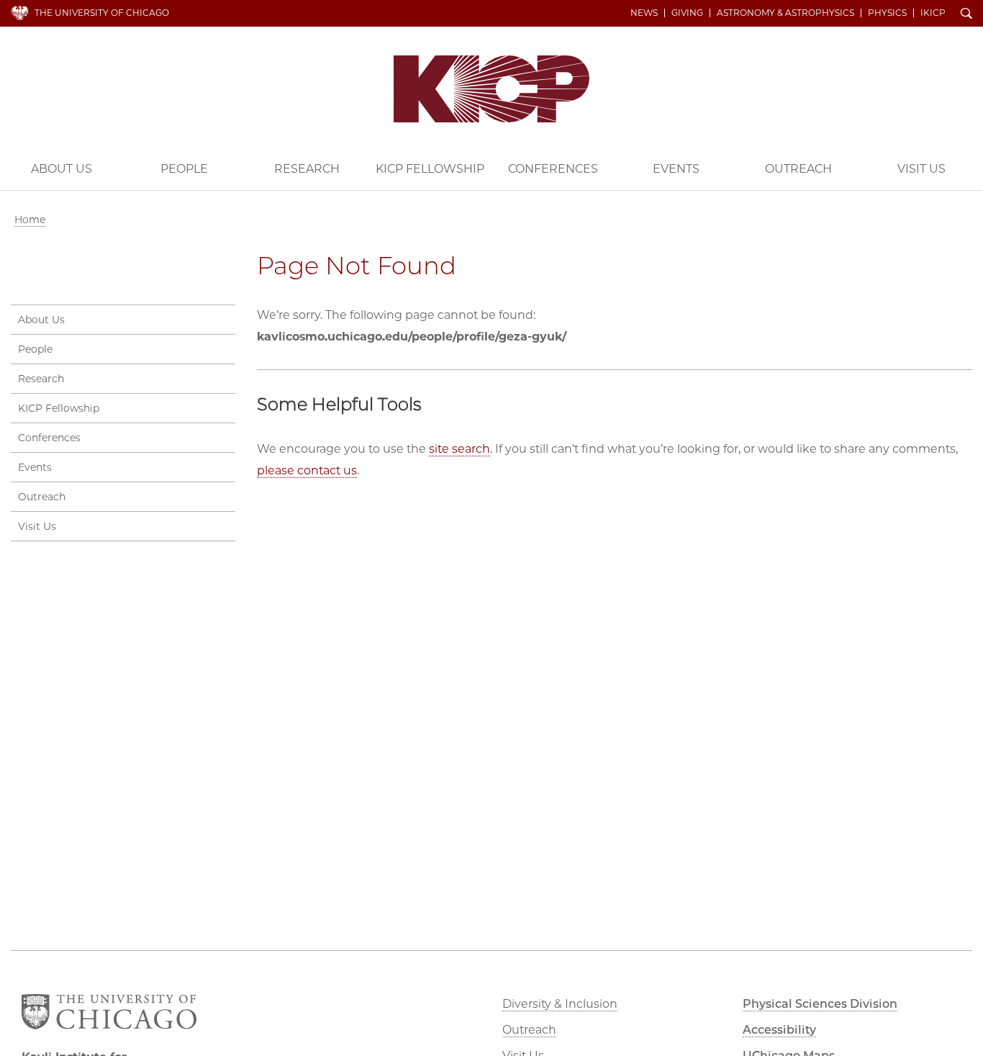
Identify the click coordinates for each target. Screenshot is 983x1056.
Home (29, 219)
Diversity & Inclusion (559, 1004)
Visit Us (921, 169)
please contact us (307, 470)
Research (307, 169)
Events (676, 169)
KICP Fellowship (430, 169)
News (644, 13)
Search (966, 14)
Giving (687, 13)
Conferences (553, 169)
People (184, 169)
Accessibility (779, 1030)
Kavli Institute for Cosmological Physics (491, 88)
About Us (61, 169)
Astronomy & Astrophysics (785, 13)
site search (459, 449)
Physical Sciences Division (820, 1004)
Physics (887, 13)
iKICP (933, 13)
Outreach (798, 169)
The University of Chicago (102, 12)
